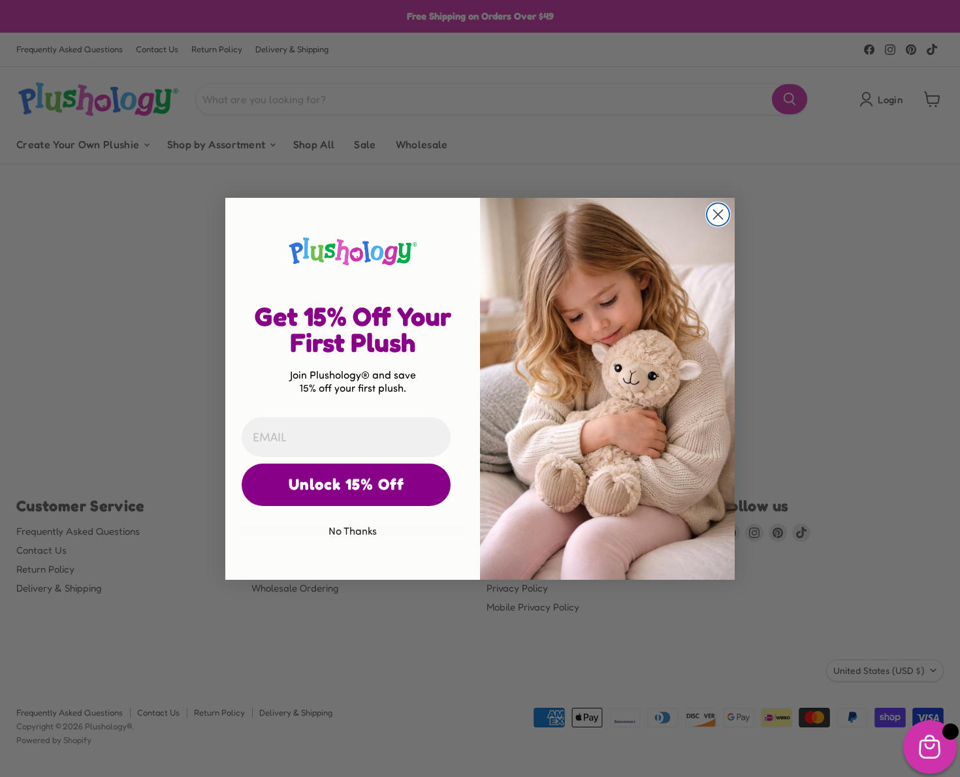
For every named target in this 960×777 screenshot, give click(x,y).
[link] (352, 251)
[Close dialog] (718, 214)
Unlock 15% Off (346, 484)
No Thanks (352, 530)
